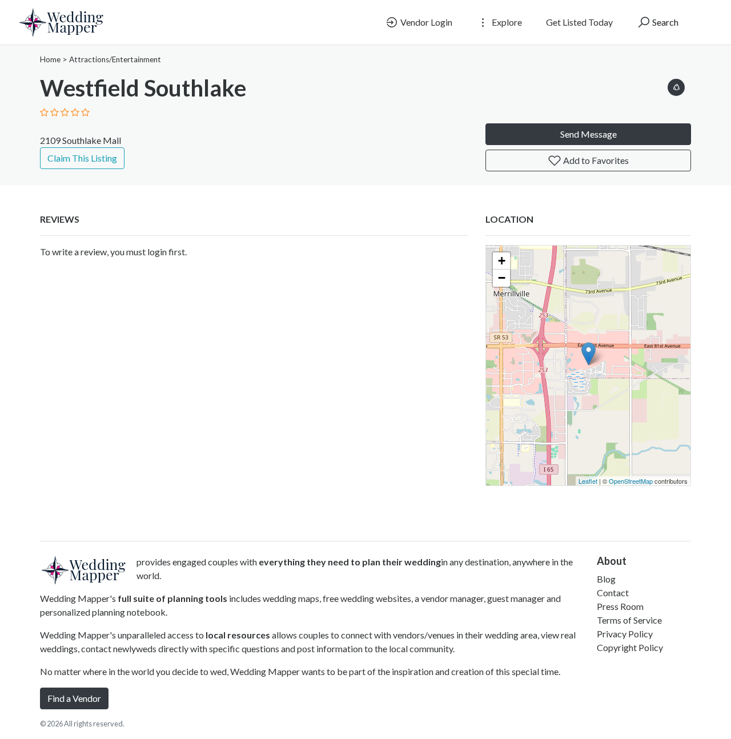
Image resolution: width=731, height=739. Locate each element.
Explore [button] (506, 22)
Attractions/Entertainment (115, 59)
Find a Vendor (74, 698)
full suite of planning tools (172, 598)
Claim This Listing (82, 157)
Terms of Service (629, 620)
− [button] (501, 278)
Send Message (588, 133)
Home (50, 59)
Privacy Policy (625, 633)
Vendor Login (425, 22)
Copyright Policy (630, 647)
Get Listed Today (579, 22)
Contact (613, 592)
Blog (606, 578)
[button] (676, 85)
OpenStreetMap (631, 480)
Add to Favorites (595, 160)
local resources (238, 634)
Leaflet (588, 480)
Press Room (620, 606)
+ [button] (501, 261)
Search (664, 22)
